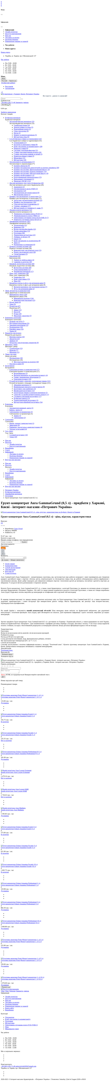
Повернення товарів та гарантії (16, 41)
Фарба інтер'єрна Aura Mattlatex (12, 810)
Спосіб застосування (12, 568)
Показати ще (6, 987)
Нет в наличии (6, 740)
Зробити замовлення (8, 112)
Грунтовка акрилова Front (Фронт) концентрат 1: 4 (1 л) (21, 697)
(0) (2, 523)
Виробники (9, 448)
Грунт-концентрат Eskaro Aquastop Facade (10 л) (18, 866)
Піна (7, 1027)
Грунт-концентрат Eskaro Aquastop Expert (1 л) (18, 716)
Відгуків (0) (9, 571)
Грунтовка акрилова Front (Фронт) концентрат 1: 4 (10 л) (21, 979)
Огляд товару (10, 564)
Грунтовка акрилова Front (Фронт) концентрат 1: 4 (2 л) (21, 941)
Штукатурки (9, 1023)
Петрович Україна (11, 490)
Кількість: (4, 556)
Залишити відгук (7, 654)
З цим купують (10, 573)
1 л (3, 550)
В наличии (5, 722)
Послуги (8, 442)
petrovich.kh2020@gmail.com (26, 1066)
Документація (10, 569)
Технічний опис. (7, 650)
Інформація (9, 452)
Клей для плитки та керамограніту (18, 1019)
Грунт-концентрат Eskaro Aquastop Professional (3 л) (19, 904)
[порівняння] (4, 525)
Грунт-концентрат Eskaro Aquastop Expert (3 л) (18, 829)
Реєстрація (9, 86)
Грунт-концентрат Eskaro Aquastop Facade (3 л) (18, 847)
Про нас (8, 36)
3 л (3, 552)
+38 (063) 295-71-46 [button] (8, 1066)
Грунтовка (4, 546)
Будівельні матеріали (12, 492)
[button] (5, 52)
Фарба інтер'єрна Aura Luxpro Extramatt (15, 772)
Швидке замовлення (17, 560)
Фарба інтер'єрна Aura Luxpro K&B (14, 791)
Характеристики (11, 566)
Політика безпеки (11, 39)
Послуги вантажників (13, 34)
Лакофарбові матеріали (13, 494)
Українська (12, 81)
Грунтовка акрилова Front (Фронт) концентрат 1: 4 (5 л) (21, 960)
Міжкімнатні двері (12, 1029)
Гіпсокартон (9, 1017)
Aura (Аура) (18, 529)
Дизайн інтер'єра (11, 32)
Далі (3, 677)
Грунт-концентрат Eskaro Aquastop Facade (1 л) (18, 735)
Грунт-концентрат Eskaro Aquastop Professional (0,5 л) (20, 753)
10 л (3, 554)
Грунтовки (9, 496)
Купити (24, 542)
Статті (7, 450)
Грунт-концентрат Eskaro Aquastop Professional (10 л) (20, 923)
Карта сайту (9, 1008)
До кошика (5, 560)
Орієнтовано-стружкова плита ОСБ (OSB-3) (21, 1025)
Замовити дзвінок (22, 102)
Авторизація (9, 88)
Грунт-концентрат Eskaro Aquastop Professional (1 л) (19, 885)
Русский (4, 81)
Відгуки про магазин (13, 460)
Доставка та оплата (12, 37)
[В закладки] (2, 525)
